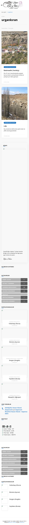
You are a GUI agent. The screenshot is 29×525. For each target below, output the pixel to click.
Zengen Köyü (20, 358)
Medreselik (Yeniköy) (11, 70)
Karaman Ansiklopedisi (10, 67)
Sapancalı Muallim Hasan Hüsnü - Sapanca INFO (16, 412)
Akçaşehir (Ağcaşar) (14, 397)
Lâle (5, 126)
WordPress (21, 522)
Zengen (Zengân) (14, 360)
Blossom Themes (12, 522)
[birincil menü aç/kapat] (1, 5)
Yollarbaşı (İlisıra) (14, 323)
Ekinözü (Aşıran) (14, 342)
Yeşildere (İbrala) (14, 379)
